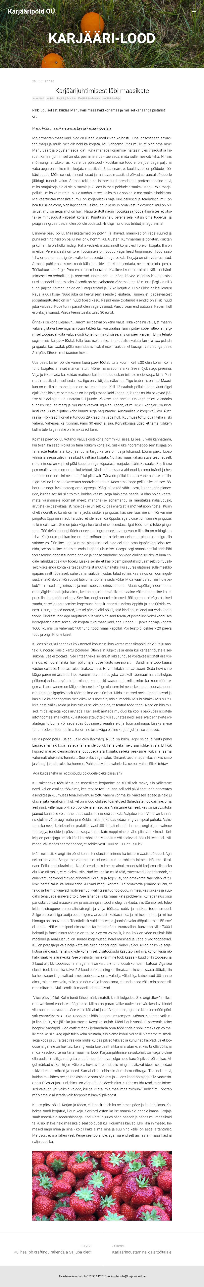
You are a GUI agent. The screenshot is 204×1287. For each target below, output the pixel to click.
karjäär (50, 98)
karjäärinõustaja (111, 98)
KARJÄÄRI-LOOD (102, 38)
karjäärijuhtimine (66, 98)
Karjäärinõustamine (89, 98)
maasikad (38, 98)
